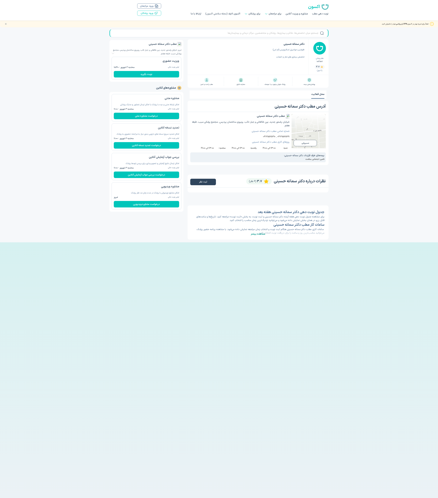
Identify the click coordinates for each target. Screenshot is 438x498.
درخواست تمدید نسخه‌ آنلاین (146, 145)
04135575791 (283, 136)
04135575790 (269, 136)
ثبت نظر (203, 182)
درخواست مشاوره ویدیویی (146, 204)
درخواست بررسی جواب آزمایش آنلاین (146, 175)
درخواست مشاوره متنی (146, 116)
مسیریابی (305, 143)
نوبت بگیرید (146, 74)
